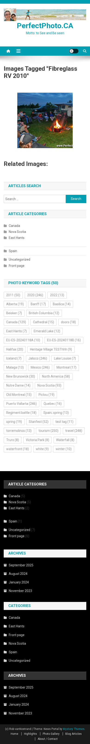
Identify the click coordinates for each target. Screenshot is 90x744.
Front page (16, 266)
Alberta (15, 304)
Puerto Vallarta (21, 404)
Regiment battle (21, 413)
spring (14, 422)
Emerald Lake (47, 331)
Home (14, 733)
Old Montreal (19, 394)
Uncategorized (19, 259)
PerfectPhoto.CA (45, 25)
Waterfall (65, 440)
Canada (14, 226)
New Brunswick (20, 376)
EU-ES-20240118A (23, 340)
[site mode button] (73, 51)
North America (56, 376)
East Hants (16, 238)
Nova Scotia (17, 232)
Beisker (14, 313)
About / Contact (48, 739)
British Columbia (44, 313)
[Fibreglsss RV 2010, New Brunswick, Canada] (45, 120)
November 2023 (20, 591)
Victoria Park (37, 440)
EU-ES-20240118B (64, 340)
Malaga (15, 367)
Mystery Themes (73, 729)
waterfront (17, 449)
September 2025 (21, 565)
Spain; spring (56, 413)
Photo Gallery (51, 733)
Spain (13, 251)
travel (73, 431)
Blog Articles (73, 733)
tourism (48, 431)
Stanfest (38, 422)
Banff (38, 304)
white (42, 449)
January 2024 (19, 582)
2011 (13, 295)
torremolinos (19, 431)
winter (64, 449)
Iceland (13, 358)
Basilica (62, 304)
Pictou (46, 394)
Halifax (14, 349)
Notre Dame (18, 385)
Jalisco (37, 358)
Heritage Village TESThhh (51, 349)
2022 (57, 295)
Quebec (53, 404)
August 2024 (18, 574)
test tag (64, 422)
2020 (35, 295)
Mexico (40, 367)
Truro (12, 440)
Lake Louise (65, 358)
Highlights (30, 733)
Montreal (66, 367)
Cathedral (43, 322)
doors (68, 322)
